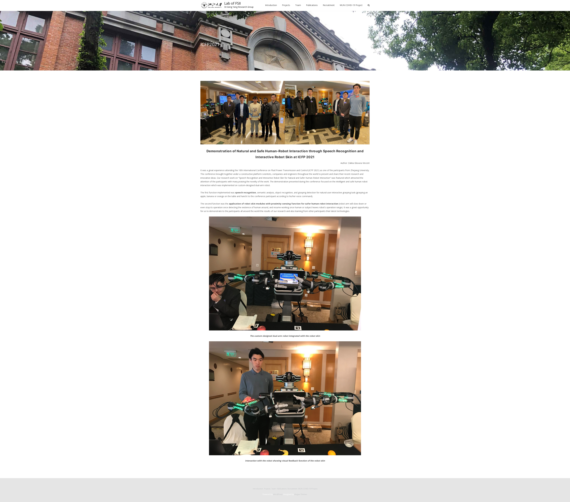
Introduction (258, 488)
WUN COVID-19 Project (307, 488)
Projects (267, 488)
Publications (282, 488)
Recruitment (292, 488)
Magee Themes (300, 494)
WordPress (277, 494)
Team (273, 488)
